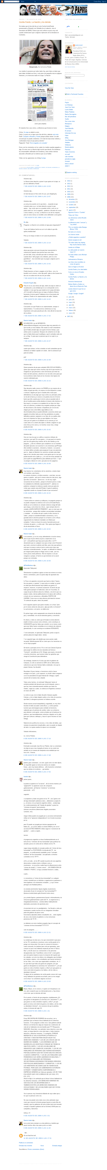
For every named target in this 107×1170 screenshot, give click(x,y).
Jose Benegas (69, 140)
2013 (69, 183)
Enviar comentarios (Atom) (36, 1149)
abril (70, 305)
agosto (71, 210)
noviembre (72, 202)
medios (25, 168)
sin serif (67, 154)
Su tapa (26, 132)
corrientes (37, 167)
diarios (43, 167)
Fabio (66, 135)
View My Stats (69, 88)
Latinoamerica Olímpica (75, 259)
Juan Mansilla (69, 128)
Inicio (42, 1145)
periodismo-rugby (70, 159)
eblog (66, 138)
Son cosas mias (70, 121)
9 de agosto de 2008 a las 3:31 (37, 1115)
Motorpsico (68, 123)
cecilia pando (30, 167)
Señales (67, 142)
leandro (26, 776)
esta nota (55, 134)
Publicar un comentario (26, 1142)
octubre (71, 204)
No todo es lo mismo (74, 232)
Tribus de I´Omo (73, 215)
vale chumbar (69, 156)
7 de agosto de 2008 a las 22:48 (37, 360)
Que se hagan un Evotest (76, 267)
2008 (69, 197)
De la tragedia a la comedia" (38, 143)
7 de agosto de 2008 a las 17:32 (37, 316)
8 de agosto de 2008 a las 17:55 (37, 772)
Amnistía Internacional (75, 281)
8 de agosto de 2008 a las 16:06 (37, 463)
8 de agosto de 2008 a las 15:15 (37, 381)
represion (36, 168)
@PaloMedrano (28, 565)
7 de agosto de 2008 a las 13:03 (37, 186)
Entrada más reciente (25, 1145)
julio (70, 297)
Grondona (55, 167)
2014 (69, 181)
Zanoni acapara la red (74, 240)
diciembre (72, 199)
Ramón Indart (28, 320)
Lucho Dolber (69, 109)
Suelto (67, 119)
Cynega (43, 158)
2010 (69, 191)
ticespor (67, 161)
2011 (69, 189)
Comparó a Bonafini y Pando (31, 136)
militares (30, 168)
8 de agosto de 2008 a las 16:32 (37, 493)
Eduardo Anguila (29, 283)
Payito (67, 102)
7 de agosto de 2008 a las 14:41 (37, 278)
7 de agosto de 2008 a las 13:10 (37, 243)
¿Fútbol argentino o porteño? (77, 237)
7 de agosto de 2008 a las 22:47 (37, 341)
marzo (71, 307)
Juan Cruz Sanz (70, 107)
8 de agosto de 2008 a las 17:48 (37, 755)
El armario (68, 131)
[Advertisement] (43, 1158)
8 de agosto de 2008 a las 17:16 (37, 738)
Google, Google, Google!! (76, 293)
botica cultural (69, 163)
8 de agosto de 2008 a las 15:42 (37, 429)
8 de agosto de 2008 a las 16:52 (37, 529)
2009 (69, 194)
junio (70, 299)
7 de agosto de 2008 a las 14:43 (37, 299)
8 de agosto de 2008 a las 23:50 (37, 981)
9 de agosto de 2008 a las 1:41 (37, 1011)
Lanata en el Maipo (74, 247)
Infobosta (68, 145)
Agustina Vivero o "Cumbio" (76, 212)
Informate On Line (70, 133)
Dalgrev (67, 126)
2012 (69, 186)
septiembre (72, 207)
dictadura (49, 167)
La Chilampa (69, 105)
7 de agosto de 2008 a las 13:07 (37, 196)
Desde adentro (69, 147)
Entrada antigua (57, 1145)
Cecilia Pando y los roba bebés (77, 269)
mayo (71, 302)
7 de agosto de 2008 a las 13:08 (37, 217)
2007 (69, 316)
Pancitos (67, 149)
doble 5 (67, 166)
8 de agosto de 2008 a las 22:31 (37, 932)
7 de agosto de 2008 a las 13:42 (37, 264)
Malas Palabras (69, 112)
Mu (25, 222)
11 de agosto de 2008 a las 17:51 (37, 1138)
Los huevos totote (73, 234)
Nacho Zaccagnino (70, 114)
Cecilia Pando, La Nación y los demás (35, 22)
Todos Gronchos (70, 152)
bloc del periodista (70, 116)
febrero (71, 310)
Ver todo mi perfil (70, 67)
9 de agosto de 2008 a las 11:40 (37, 1128)
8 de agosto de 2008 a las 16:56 (37, 561)
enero (71, 313)
